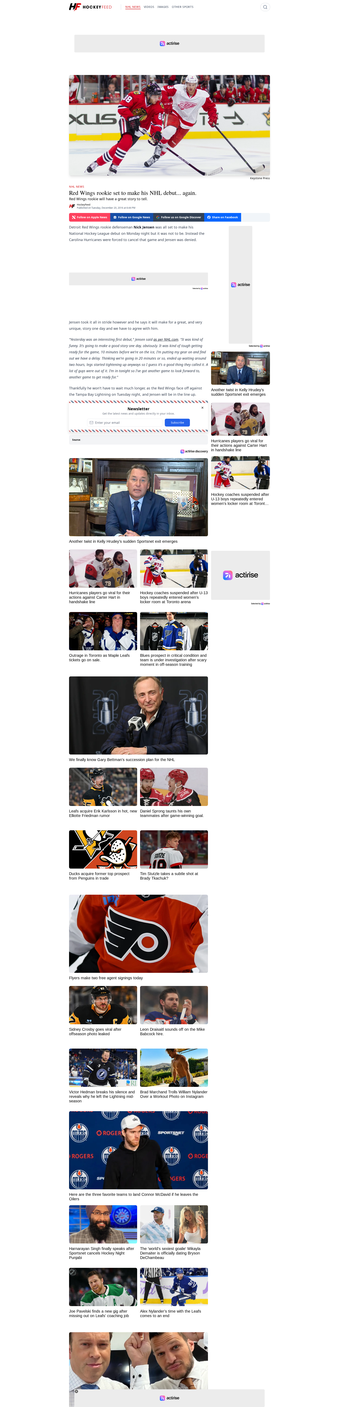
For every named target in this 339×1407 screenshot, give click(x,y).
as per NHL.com (165, 339)
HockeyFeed (83, 204)
